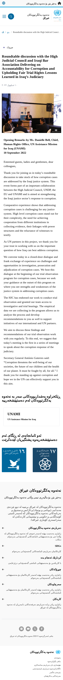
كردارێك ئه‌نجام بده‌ (51, 557)
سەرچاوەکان (54, 584)
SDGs (58, 545)
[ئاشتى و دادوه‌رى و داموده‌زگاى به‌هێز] (16, 460)
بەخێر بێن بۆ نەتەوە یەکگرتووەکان (41, 4)
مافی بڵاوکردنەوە (54, 661)
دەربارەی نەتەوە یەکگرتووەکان (44, 528)
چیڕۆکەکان (55, 569)
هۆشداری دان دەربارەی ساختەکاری (47, 665)
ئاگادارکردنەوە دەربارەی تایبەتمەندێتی (47, 669)
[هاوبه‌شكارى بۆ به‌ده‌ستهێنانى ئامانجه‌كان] (47, 460)
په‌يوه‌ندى (57, 658)
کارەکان (57, 599)
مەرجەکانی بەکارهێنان (52, 676)
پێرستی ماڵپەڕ (55, 672)
